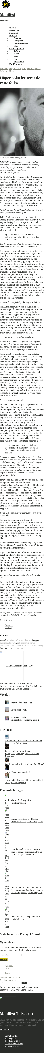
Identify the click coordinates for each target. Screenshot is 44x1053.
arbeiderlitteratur (8, 643)
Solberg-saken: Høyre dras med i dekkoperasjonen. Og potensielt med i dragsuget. (22, 754)
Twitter (8, 968)
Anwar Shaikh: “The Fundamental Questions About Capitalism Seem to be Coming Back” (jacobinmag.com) (27, 890)
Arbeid (12, 27)
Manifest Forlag (12, 1046)
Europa (17, 38)
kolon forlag (37, 645)
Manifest (7, 14)
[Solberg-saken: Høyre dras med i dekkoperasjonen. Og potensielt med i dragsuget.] (7, 748)
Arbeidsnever (36, 177)
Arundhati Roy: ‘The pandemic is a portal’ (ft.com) (26, 917)
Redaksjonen (10, 1038)
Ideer (16, 53)
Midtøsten (18, 40)
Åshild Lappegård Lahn (10, 68)
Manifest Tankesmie (14, 1043)
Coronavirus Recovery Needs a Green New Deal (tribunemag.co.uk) (27, 820)
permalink (18, 648)
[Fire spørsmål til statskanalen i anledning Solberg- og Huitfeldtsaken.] (7, 738)
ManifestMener (16, 64)
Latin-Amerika (21, 43)
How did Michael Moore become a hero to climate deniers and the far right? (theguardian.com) (26, 852)
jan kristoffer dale (23, 645)
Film (16, 59)
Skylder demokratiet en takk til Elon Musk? (24, 764)
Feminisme (19, 61)
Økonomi (13, 33)
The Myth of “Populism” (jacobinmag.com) (21, 801)
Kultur (17, 51)
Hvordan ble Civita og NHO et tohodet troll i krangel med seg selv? (24, 781)
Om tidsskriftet (11, 1036)
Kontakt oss (5, 1029)
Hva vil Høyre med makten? (17, 772)
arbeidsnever (23, 643)
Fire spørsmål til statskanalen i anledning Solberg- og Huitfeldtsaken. (23, 741)
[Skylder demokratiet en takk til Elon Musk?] (7, 761)
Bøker (16, 56)
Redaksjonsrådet (12, 1041)
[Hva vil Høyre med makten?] (7, 769)
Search (8, 973)
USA (16, 46)
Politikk (13, 35)
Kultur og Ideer (16, 48)
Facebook (9, 966)
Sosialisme (14, 30)
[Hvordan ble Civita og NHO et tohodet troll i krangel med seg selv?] (7, 777)
